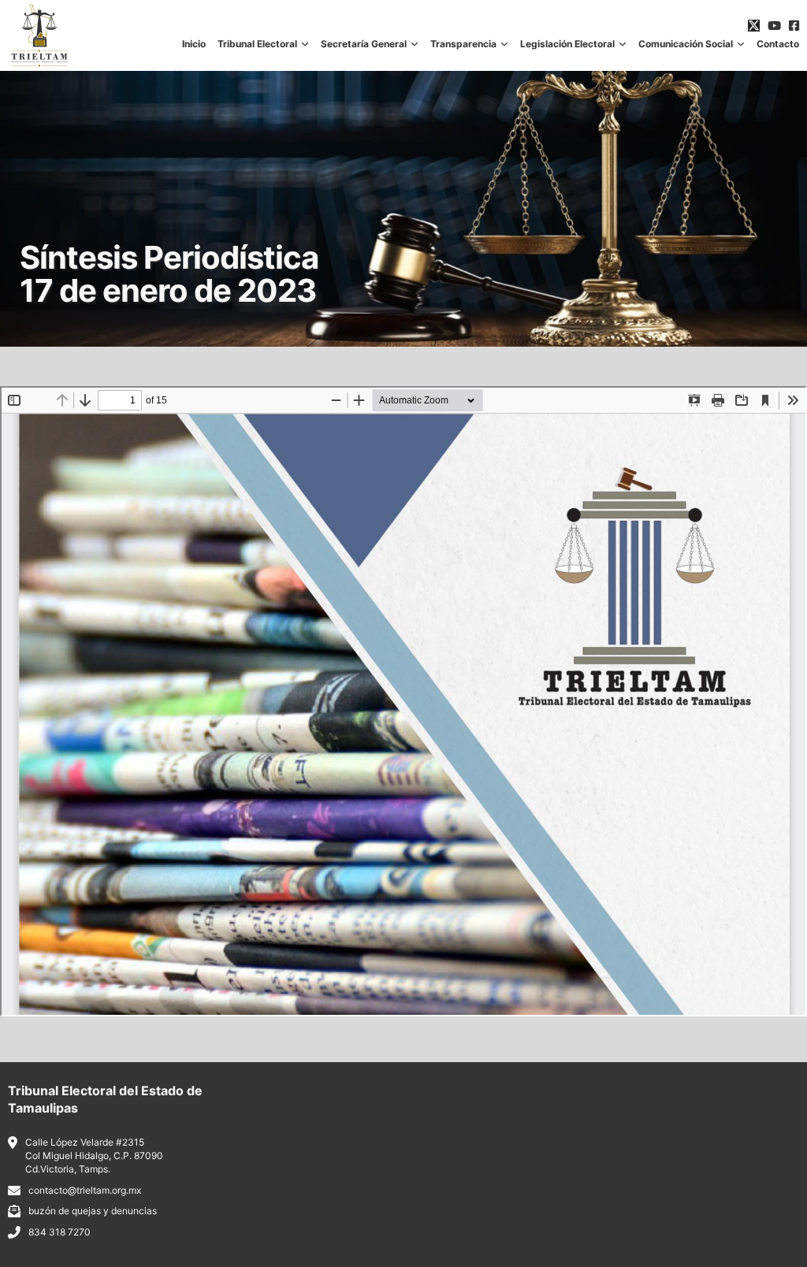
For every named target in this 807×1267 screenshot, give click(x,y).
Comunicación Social (685, 44)
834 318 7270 (59, 1232)
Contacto (778, 44)
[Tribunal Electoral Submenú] (305, 44)
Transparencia (463, 44)
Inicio (194, 44)
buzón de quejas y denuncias (92, 1211)
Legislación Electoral (567, 44)
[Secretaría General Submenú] (414, 44)
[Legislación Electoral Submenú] (623, 44)
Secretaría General (364, 44)
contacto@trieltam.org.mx (84, 1190)
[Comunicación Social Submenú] (741, 44)
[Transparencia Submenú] (504, 44)
